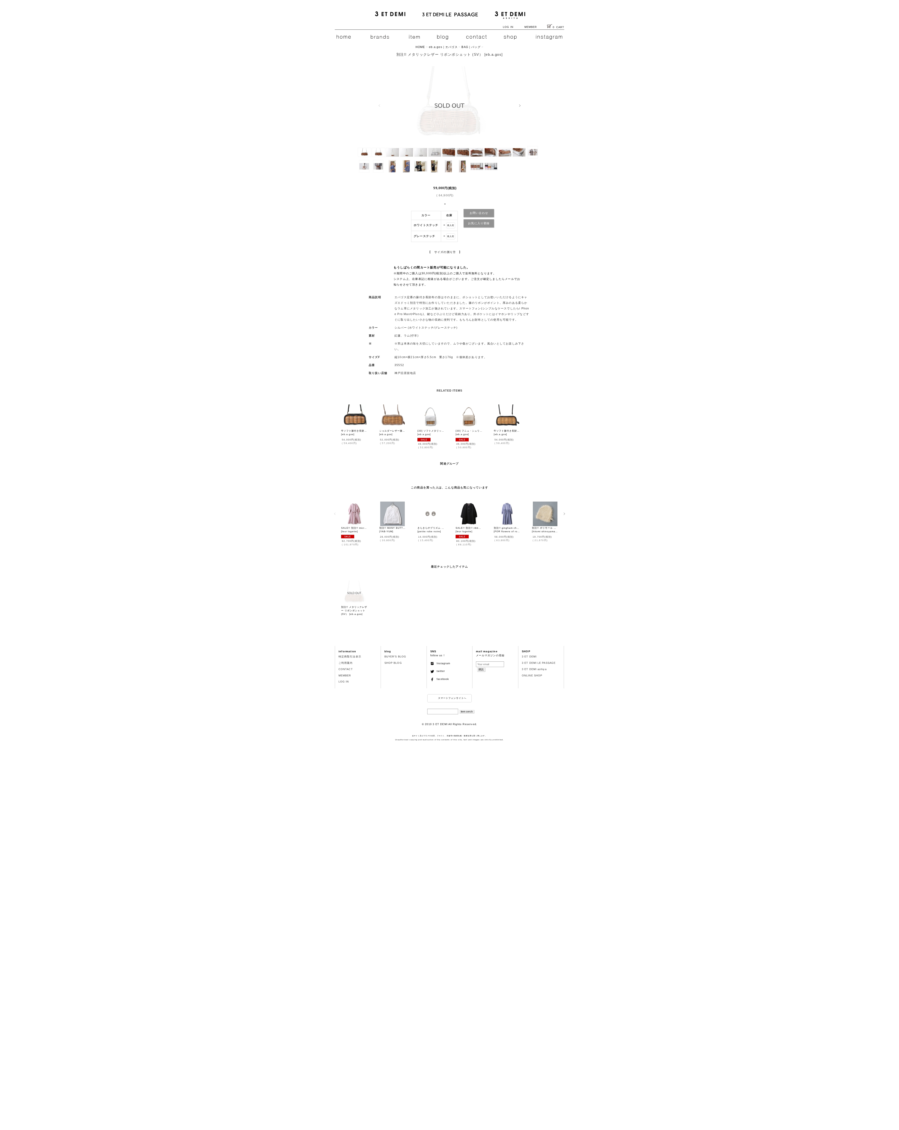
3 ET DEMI (529, 656)
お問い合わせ (479, 213)
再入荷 (450, 225)
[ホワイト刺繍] (449, 105)
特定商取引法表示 (350, 656)
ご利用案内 (346, 662)
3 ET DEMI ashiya (534, 669)
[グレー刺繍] (379, 152)
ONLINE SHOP (532, 675)
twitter (439, 671)
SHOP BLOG (393, 662)
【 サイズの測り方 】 (445, 252)
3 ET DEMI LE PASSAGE (539, 662)
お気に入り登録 (479, 223)
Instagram (442, 663)
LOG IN (508, 27)
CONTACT (346, 669)
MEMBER (530, 27)
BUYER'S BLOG (395, 656)
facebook (441, 679)
